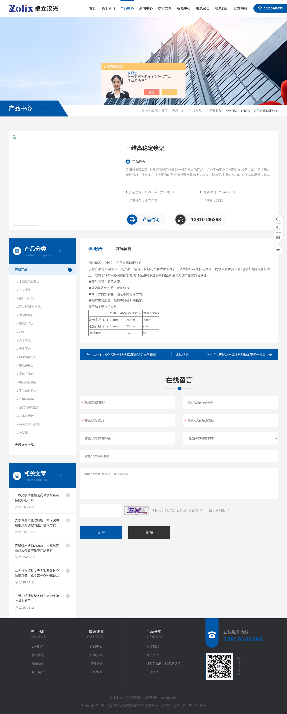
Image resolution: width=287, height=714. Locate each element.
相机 (22, 331)
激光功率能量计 (29, 407)
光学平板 (25, 340)
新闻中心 (146, 8)
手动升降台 (26, 373)
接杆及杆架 (26, 298)
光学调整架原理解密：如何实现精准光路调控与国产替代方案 (37, 522)
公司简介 (38, 646)
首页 (92, 8)
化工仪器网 (133, 698)
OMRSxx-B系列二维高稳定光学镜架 (130, 354)
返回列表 (182, 354)
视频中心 (184, 8)
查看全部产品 (24, 445)
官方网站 (240, 8)
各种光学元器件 (29, 424)
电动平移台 (26, 365)
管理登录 (151, 698)
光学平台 (25, 348)
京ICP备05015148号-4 (189, 705)
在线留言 (202, 8)
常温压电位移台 (29, 281)
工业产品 (152, 672)
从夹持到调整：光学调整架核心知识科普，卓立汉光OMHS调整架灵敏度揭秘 (37, 573)
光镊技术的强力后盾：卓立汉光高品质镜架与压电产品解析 (37, 548)
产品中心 (127, 8)
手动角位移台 (28, 390)
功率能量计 (26, 415)
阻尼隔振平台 (28, 357)
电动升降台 (26, 323)
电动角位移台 (28, 382)
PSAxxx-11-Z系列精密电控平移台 (242, 354)
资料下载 (96, 663)
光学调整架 (214, 110)
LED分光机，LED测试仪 (163, 663)
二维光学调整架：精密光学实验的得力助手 (37, 598)
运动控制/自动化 (30, 306)
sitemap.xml (169, 698)
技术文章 (165, 8)
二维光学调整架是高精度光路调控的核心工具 (37, 497)
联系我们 (221, 8)
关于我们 (108, 8)
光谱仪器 (152, 646)
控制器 (23, 432)
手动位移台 (26, 315)
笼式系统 (25, 290)
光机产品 (195, 110)
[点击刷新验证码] (136, 510)
